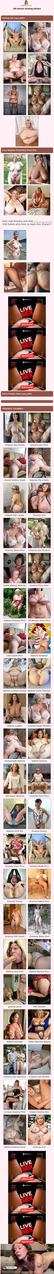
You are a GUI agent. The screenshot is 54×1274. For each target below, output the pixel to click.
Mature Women (42, 221)
